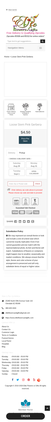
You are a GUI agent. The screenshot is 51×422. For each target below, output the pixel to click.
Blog (3, 347)
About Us (5, 327)
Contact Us (6, 329)
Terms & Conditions (9, 335)
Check (37, 184)
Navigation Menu (16, 48)
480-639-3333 (10, 308)
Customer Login (8, 332)
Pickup (22, 153)
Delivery (11, 153)
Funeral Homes (8, 338)
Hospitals (5, 344)
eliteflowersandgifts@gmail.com (17, 313)
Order (25, 416)
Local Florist (6, 341)
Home (6, 57)
